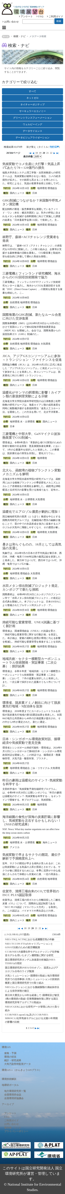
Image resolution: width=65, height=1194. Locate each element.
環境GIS (6, 1047)
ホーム (6, 36)
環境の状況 (10, 1056)
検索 (58, 21)
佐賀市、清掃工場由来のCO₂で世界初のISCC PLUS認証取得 (30, 893)
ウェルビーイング (32, 124)
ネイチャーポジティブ (32, 104)
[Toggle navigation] (4, 27)
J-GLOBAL (17, 934)
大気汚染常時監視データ (17, 1064)
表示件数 (28, 156)
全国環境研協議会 (14, 1098)
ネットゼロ (32, 98)
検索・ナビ (19, 36)
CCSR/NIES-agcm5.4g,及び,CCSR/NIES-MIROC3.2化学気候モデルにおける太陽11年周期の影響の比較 (31, 1018)
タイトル (43, 147)
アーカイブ (8, 1104)
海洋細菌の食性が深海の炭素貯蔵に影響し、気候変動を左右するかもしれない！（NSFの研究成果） (31, 820)
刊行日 (53, 147)
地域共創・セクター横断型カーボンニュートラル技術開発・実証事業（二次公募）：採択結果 (31, 662)
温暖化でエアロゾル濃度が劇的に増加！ (31, 511)
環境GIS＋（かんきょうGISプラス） (21, 1070)
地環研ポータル (10, 1085)
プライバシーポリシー (16, 1131)
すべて (32, 91)
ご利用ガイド (55, 16)
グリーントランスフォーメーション (32, 117)
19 (40, 153)
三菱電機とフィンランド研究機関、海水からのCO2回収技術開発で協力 (31, 275)
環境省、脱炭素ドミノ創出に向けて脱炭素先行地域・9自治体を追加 (31, 704)
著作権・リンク (12, 1127)
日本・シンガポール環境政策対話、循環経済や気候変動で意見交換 (31, 740)
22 (51, 153)
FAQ (40, 16)
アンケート (26, 16)
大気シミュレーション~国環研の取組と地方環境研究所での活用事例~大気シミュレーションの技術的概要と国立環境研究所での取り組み (32, 979)
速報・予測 (10, 1053)
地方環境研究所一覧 (15, 1091)
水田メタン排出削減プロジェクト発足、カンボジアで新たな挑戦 (31, 587)
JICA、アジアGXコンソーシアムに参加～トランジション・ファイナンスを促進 (32, 357)
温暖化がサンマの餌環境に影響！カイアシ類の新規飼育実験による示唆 (31, 394)
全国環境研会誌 (12, 1094)
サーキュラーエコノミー (32, 111)
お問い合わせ (11, 21)
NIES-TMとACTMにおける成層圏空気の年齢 (29, 939)
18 (36, 153)
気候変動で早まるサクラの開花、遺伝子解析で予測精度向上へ (31, 856)
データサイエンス (32, 131)
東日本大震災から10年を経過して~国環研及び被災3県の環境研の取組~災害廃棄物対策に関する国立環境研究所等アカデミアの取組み (32, 999)
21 (47, 153)
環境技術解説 (9, 1079)
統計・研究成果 (12, 1060)
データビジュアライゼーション (32, 137)
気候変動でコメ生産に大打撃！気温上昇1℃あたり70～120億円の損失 (31, 165)
